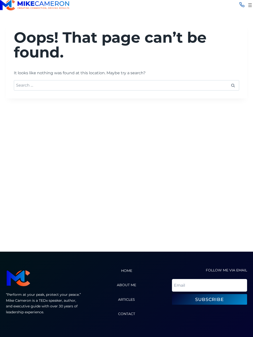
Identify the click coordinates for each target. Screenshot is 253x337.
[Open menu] (250, 5)
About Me (126, 285)
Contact (126, 314)
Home (126, 271)
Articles (126, 299)
